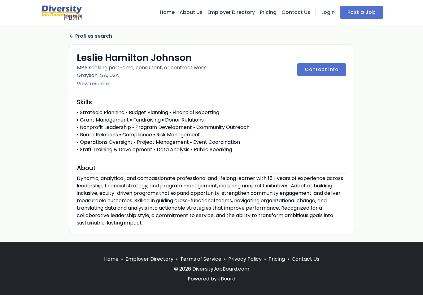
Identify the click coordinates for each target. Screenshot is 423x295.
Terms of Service (200, 259)
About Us (191, 12)
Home (167, 12)
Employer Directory (231, 12)
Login (328, 12)
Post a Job (361, 12)
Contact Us (295, 12)
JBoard (226, 278)
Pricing (268, 12)
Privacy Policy (245, 259)
